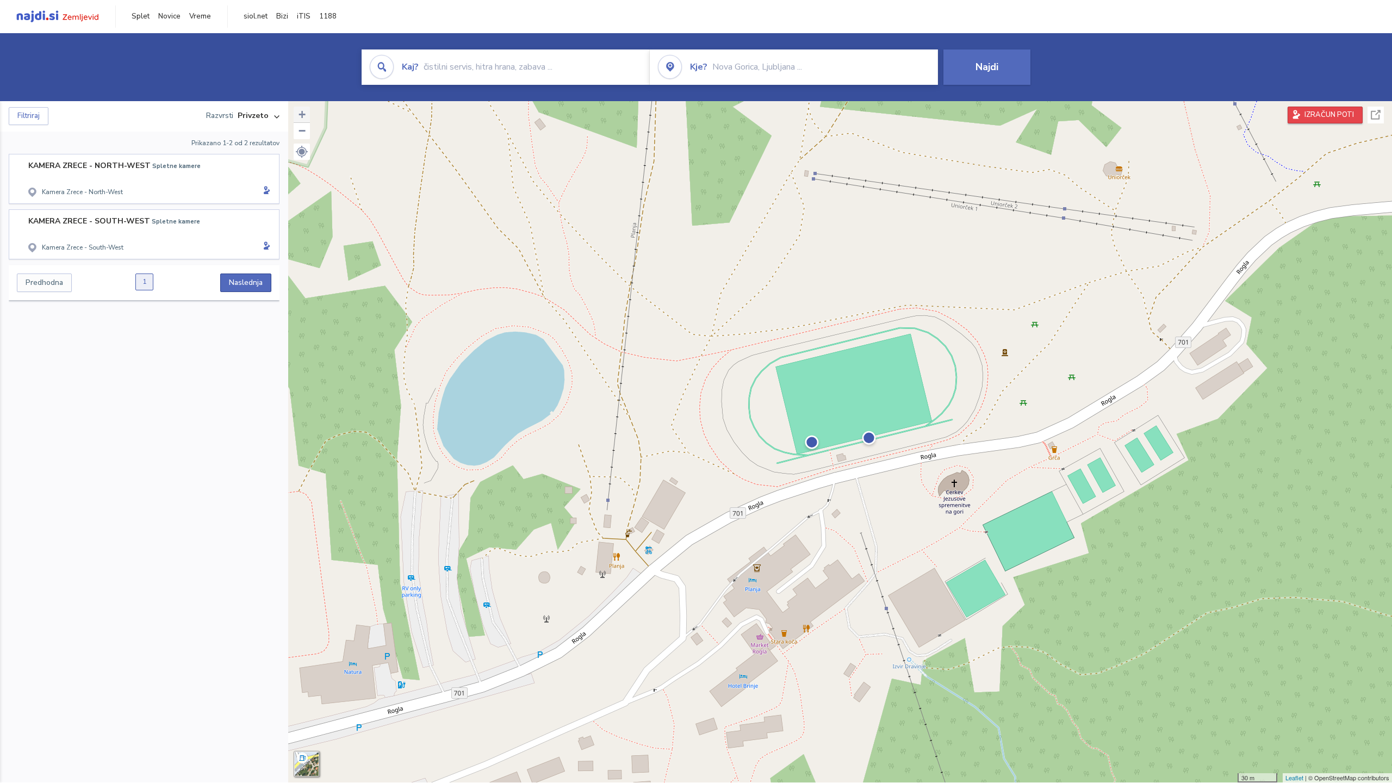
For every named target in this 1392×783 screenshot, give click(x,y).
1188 (328, 16)
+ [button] (302, 114)
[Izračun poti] (265, 191)
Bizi (282, 16)
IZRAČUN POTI (1329, 115)
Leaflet (1294, 777)
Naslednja (246, 282)
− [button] (302, 131)
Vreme (200, 16)
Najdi (986, 66)
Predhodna (44, 282)
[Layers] (307, 764)
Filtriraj (28, 116)
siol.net (256, 16)
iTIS (303, 16)
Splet (141, 16)
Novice (169, 16)
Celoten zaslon (1376, 115)
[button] (302, 152)
